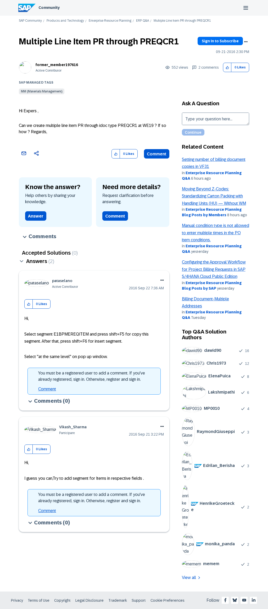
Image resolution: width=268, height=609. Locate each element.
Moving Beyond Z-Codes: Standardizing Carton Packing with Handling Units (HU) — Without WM (214, 196)
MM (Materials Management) (41, 91)
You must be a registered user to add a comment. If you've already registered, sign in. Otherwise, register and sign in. (91, 376)
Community (49, 7)
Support (139, 600)
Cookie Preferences (167, 600)
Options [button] (246, 42)
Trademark (117, 600)
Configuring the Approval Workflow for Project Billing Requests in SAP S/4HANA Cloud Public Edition (214, 269)
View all (189, 577)
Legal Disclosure (89, 600)
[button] (227, 67)
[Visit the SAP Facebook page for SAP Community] (225, 600)
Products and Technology (65, 20)
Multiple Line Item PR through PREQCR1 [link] (182, 20)
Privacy (17, 600)
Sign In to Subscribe (220, 41)
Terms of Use (38, 600)
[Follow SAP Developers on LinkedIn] (254, 600)
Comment (156, 154)
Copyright (62, 600)
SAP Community (30, 20)
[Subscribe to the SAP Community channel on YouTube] (244, 600)
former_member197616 (57, 65)
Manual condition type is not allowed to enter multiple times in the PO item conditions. (215, 232)
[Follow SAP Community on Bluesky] (235, 600)
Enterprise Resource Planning (110, 20)
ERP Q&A (142, 20)
